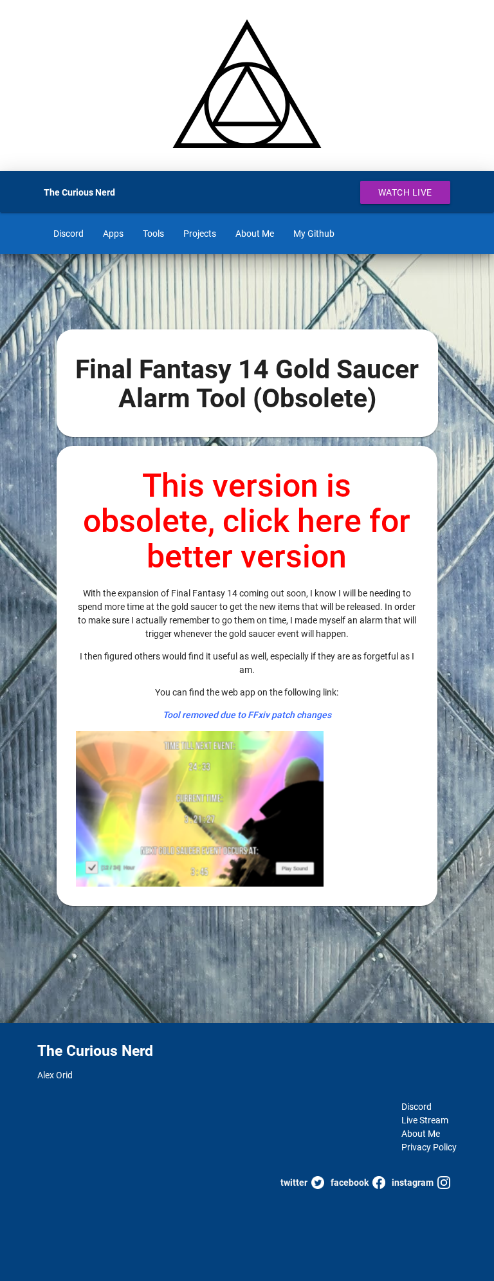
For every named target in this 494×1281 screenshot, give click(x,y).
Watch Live (405, 192)
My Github (313, 233)
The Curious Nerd (79, 192)
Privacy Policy (429, 1147)
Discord (68, 233)
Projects (199, 233)
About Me (254, 233)
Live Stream (424, 1120)
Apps (113, 233)
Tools (153, 233)
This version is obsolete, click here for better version (246, 521)
